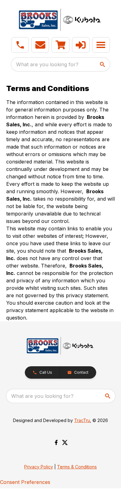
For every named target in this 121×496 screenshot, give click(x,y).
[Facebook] (56, 442)
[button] (20, 45)
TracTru (82, 420)
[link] (60, 45)
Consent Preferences (25, 482)
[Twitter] (65, 442)
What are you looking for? (47, 64)
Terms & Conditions (77, 466)
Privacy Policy (38, 466)
